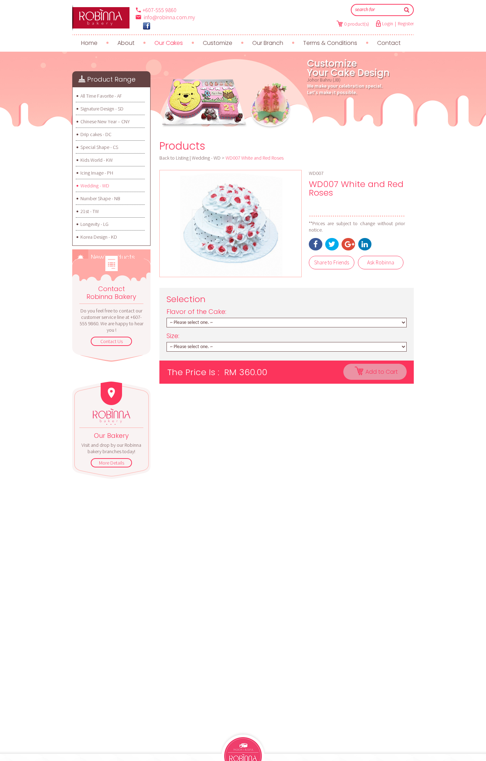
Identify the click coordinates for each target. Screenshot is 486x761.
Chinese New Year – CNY (105, 121)
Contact (389, 43)
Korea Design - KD (98, 237)
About (125, 43)
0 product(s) (356, 24)
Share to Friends (331, 262)
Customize (217, 43)
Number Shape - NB (100, 198)
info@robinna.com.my (169, 17)
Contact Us (111, 341)
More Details (111, 463)
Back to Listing (174, 158)
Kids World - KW (96, 160)
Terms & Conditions (330, 43)
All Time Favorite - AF (101, 96)
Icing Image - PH (96, 173)
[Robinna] (101, 18)
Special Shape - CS (99, 147)
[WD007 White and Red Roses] (230, 223)
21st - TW (89, 211)
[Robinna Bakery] (146, 26)
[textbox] (377, 10)
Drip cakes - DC (95, 134)
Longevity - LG (94, 224)
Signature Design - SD (101, 108)
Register (406, 23)
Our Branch (267, 43)
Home (89, 43)
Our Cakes (168, 43)
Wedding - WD (94, 185)
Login (387, 23)
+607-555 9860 (159, 10)
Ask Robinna (380, 262)
